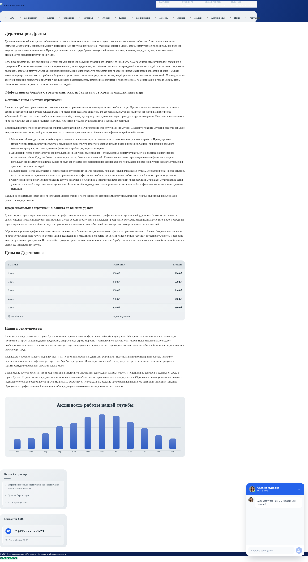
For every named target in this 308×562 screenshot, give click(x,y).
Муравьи (88, 18)
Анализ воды (218, 18)
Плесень (163, 18)
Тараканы (69, 18)
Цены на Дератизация (18, 495)
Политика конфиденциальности (52, 554)
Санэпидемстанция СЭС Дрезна (21, 554)
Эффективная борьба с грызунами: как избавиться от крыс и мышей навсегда (33, 486)
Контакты (255, 18)
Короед (122, 18)
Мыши (197, 18)
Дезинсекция (30, 18)
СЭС (12, 18)
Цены (237, 18)
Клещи (106, 18)
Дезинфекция (143, 18)
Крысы (181, 18)
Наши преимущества (18, 502)
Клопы (50, 18)
